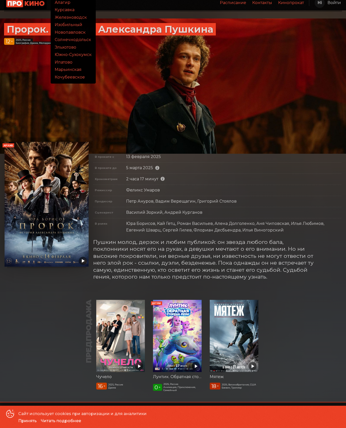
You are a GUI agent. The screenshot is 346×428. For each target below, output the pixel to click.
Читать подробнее (61, 420)
